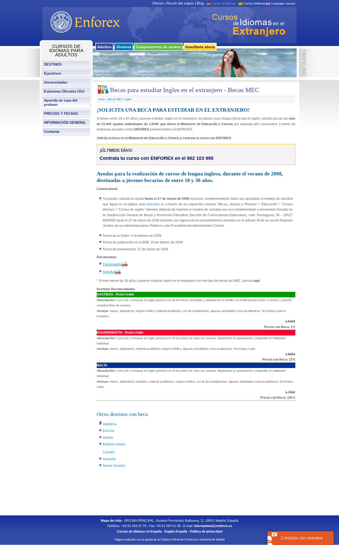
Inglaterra (110, 424)
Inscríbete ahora (200, 47)
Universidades (55, 82)
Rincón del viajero (180, 3)
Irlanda (108, 437)
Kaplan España (175, 531)
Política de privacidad (206, 531)
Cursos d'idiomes (255, 3)
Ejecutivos (52, 73)
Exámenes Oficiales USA (64, 91)
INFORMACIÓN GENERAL (65, 123)
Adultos (104, 47)
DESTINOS (53, 64)
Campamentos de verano (158, 47)
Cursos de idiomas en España (139, 531)
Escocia (108, 431)
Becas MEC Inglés (120, 99)
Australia (109, 459)
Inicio (101, 99)
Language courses (283, 3)
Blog (200, 3)
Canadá (108, 452)
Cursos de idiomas (224, 3)
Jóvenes (123, 47)
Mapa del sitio (111, 521)
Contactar (52, 132)
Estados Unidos (114, 444)
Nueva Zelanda (114, 465)
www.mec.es (155, 204)
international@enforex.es (213, 526)
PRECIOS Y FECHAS (61, 114)
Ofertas (158, 3)
